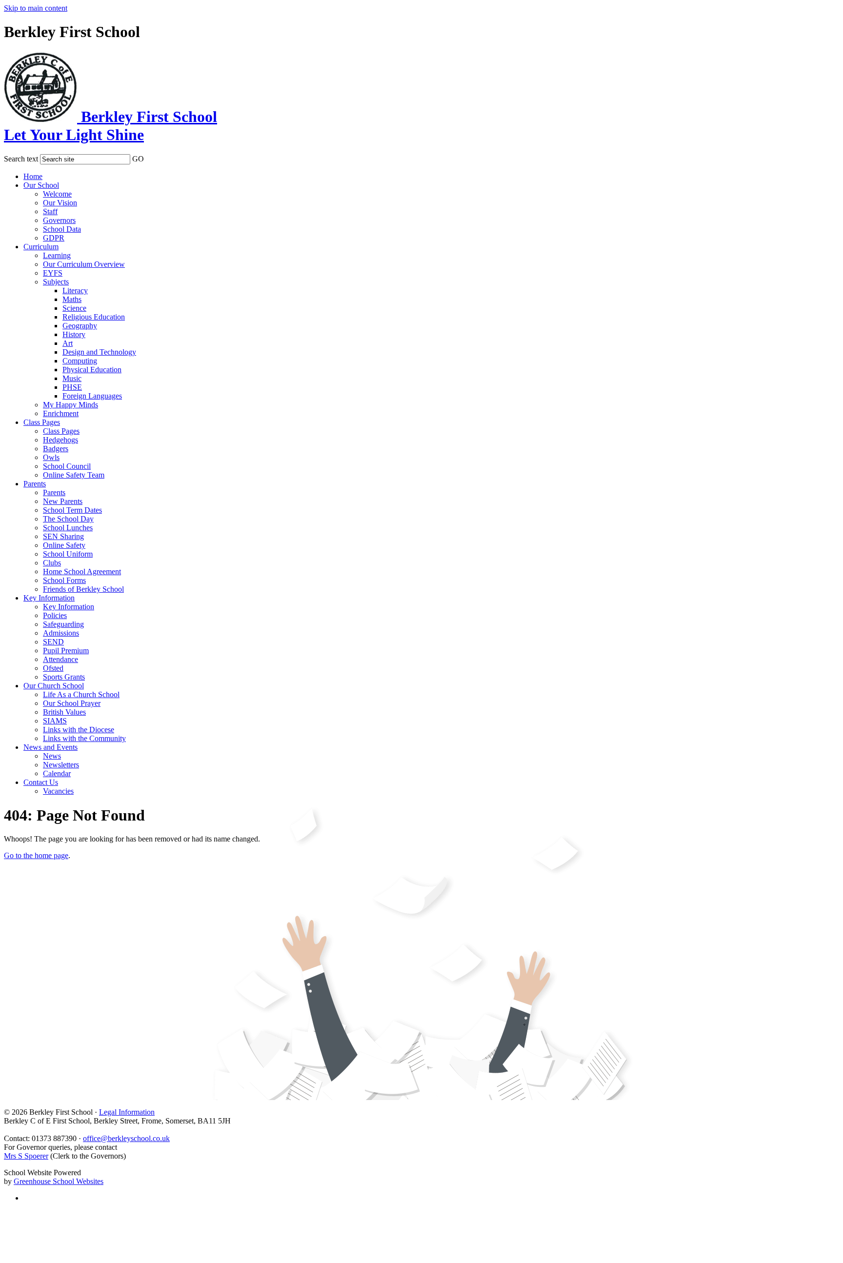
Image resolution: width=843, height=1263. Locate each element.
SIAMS (55, 721)
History (73, 334)
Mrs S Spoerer (26, 1156)
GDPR (53, 238)
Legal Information (127, 1112)
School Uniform (68, 554)
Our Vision (60, 203)
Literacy (75, 290)
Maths (71, 299)
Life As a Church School (81, 694)
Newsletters (61, 765)
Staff (50, 211)
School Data (62, 229)
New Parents (62, 501)
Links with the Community (84, 738)
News (52, 756)
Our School (41, 185)
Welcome (57, 194)
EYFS (52, 273)
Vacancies (58, 791)
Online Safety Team (73, 475)
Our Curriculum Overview (84, 264)
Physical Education (91, 369)
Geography (79, 325)
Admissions (61, 633)
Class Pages (41, 422)
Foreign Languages (92, 396)
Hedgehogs (60, 440)
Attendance (60, 659)
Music (71, 378)
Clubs (52, 563)
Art (67, 343)
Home (32, 176)
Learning (57, 255)
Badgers (55, 448)
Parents (34, 484)
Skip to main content (35, 8)
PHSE (72, 387)
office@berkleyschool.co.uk (126, 1138)
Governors (59, 220)
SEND (53, 642)
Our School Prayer (71, 703)
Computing (79, 361)
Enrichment (61, 413)
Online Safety (64, 545)
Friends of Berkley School (83, 589)
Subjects (56, 282)
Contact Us (40, 782)
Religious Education (93, 317)
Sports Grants (64, 677)
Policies (55, 615)
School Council (67, 466)
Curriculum (41, 246)
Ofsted (53, 668)
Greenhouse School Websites (58, 1181)
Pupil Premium (66, 650)
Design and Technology (99, 352)
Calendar (57, 773)
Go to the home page (36, 855)
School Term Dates (72, 510)
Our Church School (53, 686)
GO (138, 159)
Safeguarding (63, 624)
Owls (51, 457)
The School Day (68, 519)
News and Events (50, 747)
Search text (21, 159)
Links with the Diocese (78, 729)
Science (74, 308)
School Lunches (68, 527)
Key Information (49, 598)
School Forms (64, 580)
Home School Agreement (82, 571)
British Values (64, 712)
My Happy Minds (70, 405)
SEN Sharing (63, 536)
